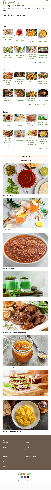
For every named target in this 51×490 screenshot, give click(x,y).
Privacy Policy (6, 463)
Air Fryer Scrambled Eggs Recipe (43, 142)
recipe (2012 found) (40, 149)
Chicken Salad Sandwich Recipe (7, 82)
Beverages (5, 442)
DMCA (4, 461)
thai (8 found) (42, 62)
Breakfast (5, 445)
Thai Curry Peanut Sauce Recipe (31, 39)
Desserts (5, 447)
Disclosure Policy (6, 459)
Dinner (4, 450)
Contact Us (28, 454)
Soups (27, 447)
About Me (5, 454)
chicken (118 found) (41, 104)
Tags (27, 450)
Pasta (27, 440)
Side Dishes (28, 445)
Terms (27, 459)
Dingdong (5, 466)
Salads (27, 442)
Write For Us (5, 456)
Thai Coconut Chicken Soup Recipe (31, 56)
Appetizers (5, 440)
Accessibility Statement (31, 456)
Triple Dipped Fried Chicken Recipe (19, 81)
